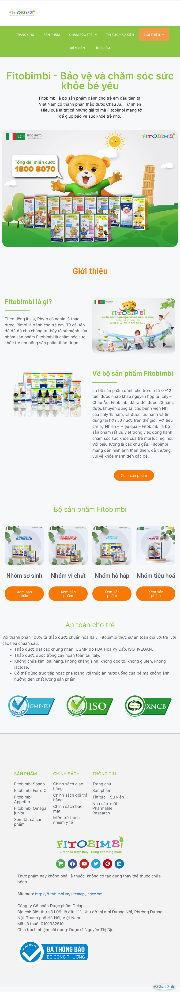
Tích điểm (102, 48)
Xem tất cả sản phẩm (28, 822)
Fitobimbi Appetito (23, 799)
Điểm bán (77, 48)
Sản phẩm (52, 35)
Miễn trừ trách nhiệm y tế (66, 820)
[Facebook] (72, 864)
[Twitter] (96, 864)
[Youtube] (84, 864)
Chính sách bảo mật (67, 808)
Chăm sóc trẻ (80, 35)
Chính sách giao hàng (68, 786)
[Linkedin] (119, 864)
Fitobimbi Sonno (29, 784)
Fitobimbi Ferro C (30, 790)
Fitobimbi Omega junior (30, 810)
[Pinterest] (107, 864)
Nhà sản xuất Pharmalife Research (104, 808)
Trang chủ (25, 35)
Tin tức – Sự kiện (120, 35)
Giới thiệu (151, 35)
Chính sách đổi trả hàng (70, 797)
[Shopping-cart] (60, 864)
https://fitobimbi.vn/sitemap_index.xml (69, 893)
